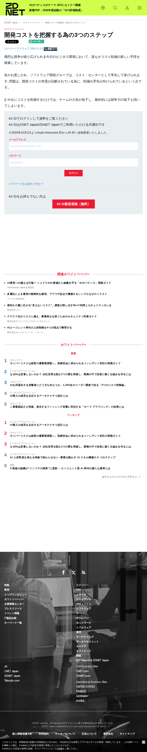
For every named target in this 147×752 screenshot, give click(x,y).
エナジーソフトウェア (17, 48)
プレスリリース (13, 608)
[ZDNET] (15, 7)
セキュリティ (83, 603)
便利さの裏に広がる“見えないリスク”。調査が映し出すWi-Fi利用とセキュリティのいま (59, 305)
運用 (78, 632)
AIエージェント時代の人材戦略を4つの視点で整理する (39, 327)
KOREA (80, 700)
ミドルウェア (83, 627)
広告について (89, 733)
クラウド (81, 594)
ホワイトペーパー (31, 22)
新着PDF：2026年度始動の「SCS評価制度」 (56, 10)
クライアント (83, 599)
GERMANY (82, 696)
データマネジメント (87, 641)
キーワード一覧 (13, 622)
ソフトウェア (83, 608)
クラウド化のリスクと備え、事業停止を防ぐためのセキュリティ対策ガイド (52, 316)
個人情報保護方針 (22, 733)
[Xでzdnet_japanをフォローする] (73, 572)
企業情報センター (14, 603)
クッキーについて (65, 733)
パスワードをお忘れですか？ (26, 183)
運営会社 (108, 733)
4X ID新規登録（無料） (74, 204)
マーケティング (85, 636)
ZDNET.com (83, 675)
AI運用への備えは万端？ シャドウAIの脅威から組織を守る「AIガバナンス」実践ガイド (59, 282)
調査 (78, 655)
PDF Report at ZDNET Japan (92, 660)
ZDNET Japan (11, 22)
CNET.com (82, 671)
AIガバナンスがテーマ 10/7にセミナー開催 (55, 4)
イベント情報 (11, 613)
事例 (6, 589)
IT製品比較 (10, 618)
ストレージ (82, 618)
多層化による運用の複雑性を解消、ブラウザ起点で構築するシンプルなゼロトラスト (57, 294)
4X (5, 666)
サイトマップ (127, 733)
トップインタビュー (15, 594)
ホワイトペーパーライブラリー (119, 476)
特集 (6, 585)
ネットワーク (83, 622)
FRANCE (81, 691)
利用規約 (44, 733)
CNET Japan (11, 671)
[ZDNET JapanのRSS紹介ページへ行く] (83, 572)
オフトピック (83, 650)
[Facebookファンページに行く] (63, 572)
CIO (78, 589)
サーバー (81, 613)
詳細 (60, 748)
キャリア (81, 646)
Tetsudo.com (12, 680)
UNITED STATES (85, 686)
